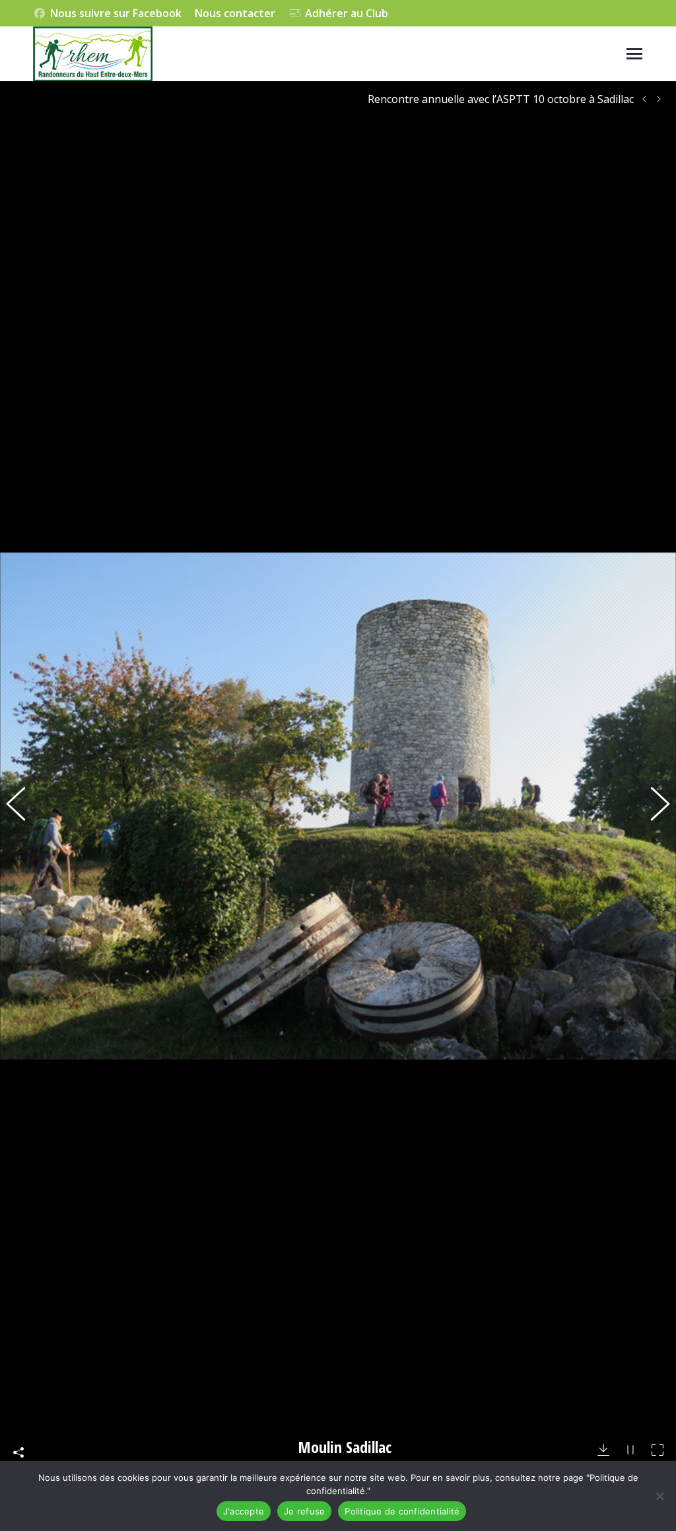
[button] (23, 806)
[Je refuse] (659, 1496)
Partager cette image (18, 1452)
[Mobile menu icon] (634, 54)
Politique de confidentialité (402, 1511)
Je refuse (304, 1511)
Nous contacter (235, 13)
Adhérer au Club (346, 13)
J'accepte (243, 1511)
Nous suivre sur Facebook (116, 13)
